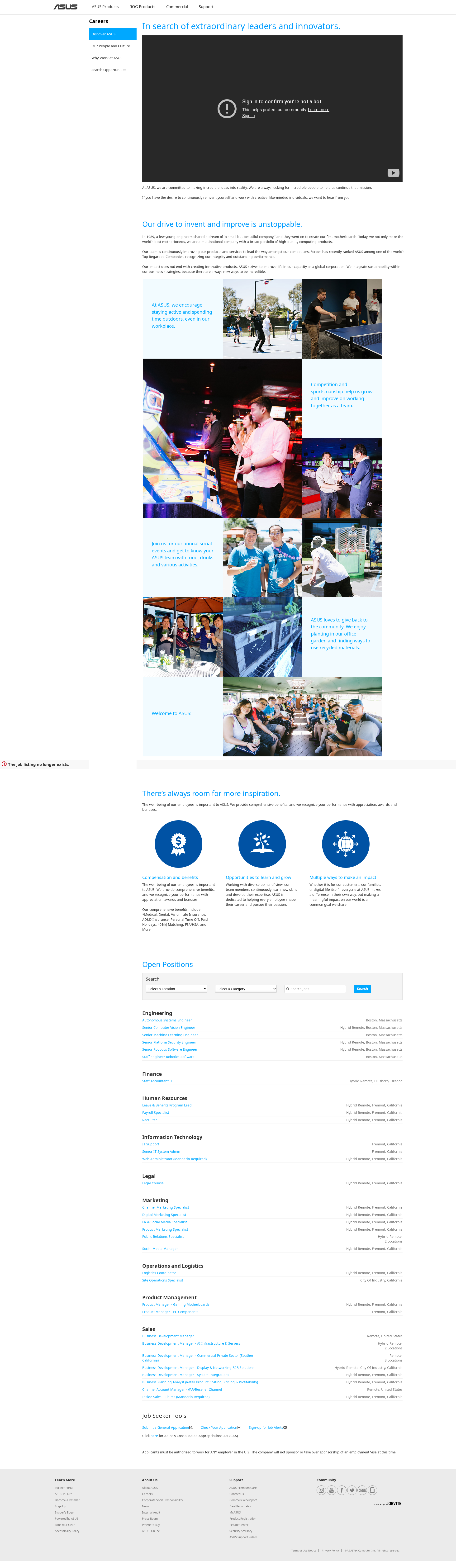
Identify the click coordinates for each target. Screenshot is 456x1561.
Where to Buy (151, 1525)
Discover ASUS (103, 34)
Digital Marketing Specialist (164, 1214)
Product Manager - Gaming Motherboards (175, 1304)
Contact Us (236, 1494)
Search (362, 988)
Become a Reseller (67, 1500)
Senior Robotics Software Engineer (169, 1049)
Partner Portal (64, 1488)
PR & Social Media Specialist (164, 1222)
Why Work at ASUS (106, 57)
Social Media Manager (160, 1248)
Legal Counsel (153, 1183)
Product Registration (242, 1519)
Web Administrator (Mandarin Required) (174, 1159)
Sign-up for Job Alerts (266, 1427)
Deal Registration (240, 1506)
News (145, 1506)
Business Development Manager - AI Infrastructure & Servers (191, 1343)
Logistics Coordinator (159, 1273)
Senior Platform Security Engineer (169, 1042)
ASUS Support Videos (243, 1537)
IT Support (150, 1144)
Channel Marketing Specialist (165, 1207)
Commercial (177, 6)
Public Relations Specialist (163, 1236)
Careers (147, 1494)
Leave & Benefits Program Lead (167, 1105)
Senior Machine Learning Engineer (170, 1035)
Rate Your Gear (65, 1525)
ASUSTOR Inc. (151, 1531)
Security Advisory (240, 1531)
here (154, 1435)
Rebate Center (238, 1525)
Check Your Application (219, 1427)
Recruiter (149, 1120)
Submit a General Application (165, 1427)
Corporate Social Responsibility (162, 1500)
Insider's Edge (64, 1512)
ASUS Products (105, 6)
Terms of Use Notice (303, 1550)
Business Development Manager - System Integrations (185, 1374)
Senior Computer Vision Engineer (168, 1027)
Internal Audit (151, 1512)
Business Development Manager (168, 1336)
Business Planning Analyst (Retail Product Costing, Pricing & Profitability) (200, 1382)
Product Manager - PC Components (170, 1312)
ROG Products (142, 6)
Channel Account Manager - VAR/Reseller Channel (182, 1389)
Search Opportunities (108, 69)
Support (206, 6)
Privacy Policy (330, 1550)
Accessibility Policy (67, 1531)
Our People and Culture (110, 45)
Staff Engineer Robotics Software (168, 1056)
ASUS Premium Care (243, 1488)
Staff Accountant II (157, 1081)
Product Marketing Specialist (165, 1229)
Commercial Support (243, 1500)
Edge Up (60, 1506)
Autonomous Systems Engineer (167, 1020)
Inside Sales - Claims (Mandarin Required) (175, 1397)
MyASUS (235, 1512)
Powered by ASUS (66, 1519)
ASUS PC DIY (63, 1494)
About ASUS (150, 1488)
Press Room (150, 1519)
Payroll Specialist (155, 1112)
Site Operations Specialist (162, 1280)
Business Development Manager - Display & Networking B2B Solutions (198, 1367)
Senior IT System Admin (161, 1151)
